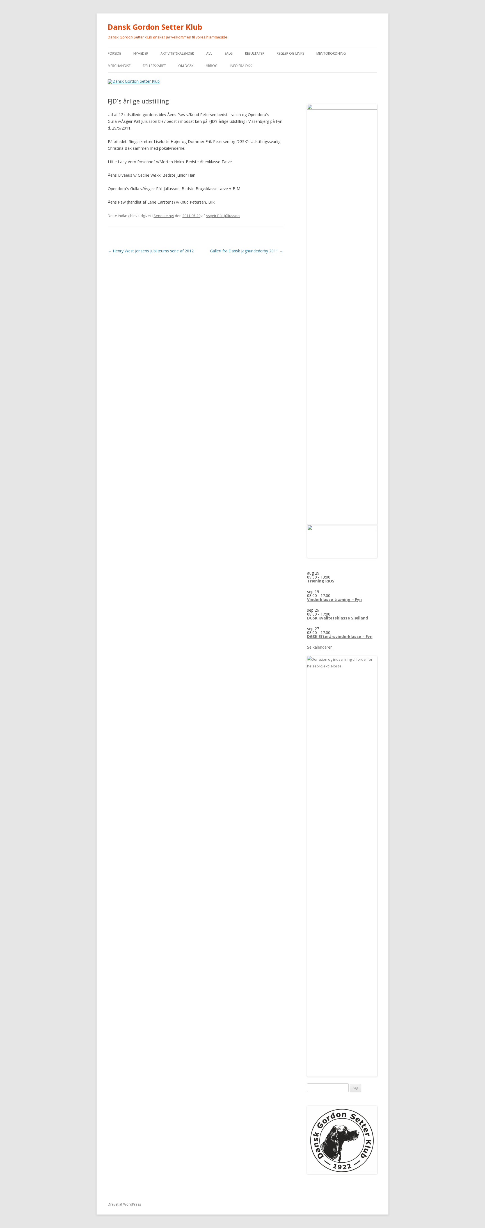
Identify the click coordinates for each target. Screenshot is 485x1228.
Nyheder (140, 53)
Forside (114, 53)
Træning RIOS (320, 581)
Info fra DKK (241, 65)
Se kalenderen (320, 647)
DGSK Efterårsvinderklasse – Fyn (339, 636)
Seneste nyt (164, 215)
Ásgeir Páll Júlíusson (223, 215)
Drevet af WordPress (124, 1204)
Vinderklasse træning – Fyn (334, 599)
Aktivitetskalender (177, 53)
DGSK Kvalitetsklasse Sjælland (337, 618)
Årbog (212, 65)
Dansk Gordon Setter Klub (155, 27)
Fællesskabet (154, 65)
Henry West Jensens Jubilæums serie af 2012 (151, 251)
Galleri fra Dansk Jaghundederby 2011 (246, 251)
